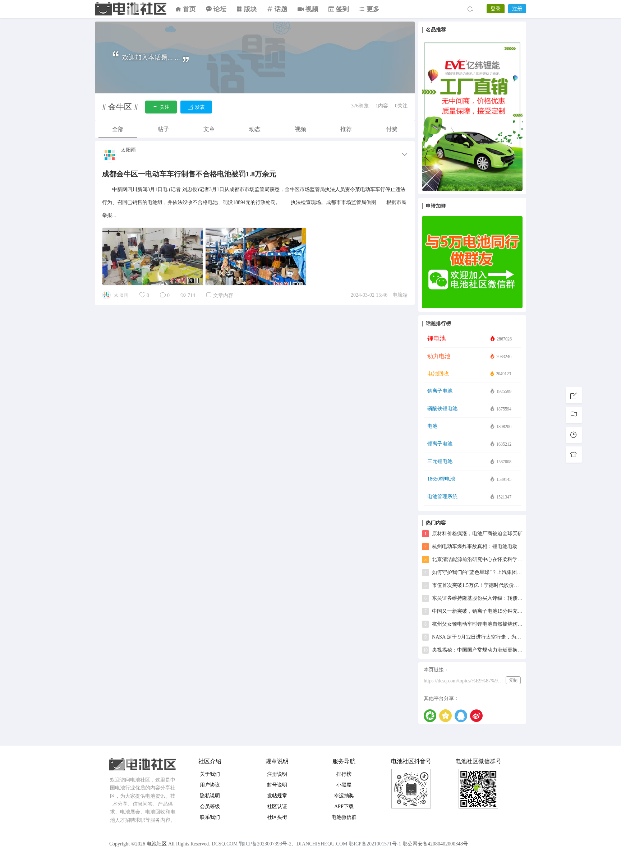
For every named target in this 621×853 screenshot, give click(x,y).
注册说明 (277, 774)
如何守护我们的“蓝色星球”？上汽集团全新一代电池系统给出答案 (473, 572)
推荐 (346, 129)
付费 (391, 129)
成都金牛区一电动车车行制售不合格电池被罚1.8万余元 (189, 174)
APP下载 (344, 806)
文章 (209, 129)
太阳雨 (128, 150)
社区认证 (277, 806)
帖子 (163, 129)
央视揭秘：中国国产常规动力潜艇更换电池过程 (473, 650)
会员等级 (210, 806)
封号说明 (277, 785)
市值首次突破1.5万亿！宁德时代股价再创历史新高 (473, 585)
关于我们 (210, 774)
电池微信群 (343, 817)
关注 (164, 107)
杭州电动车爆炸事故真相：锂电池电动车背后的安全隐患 (473, 546)
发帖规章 (277, 795)
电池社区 (131, 9)
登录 (496, 8)
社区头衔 (277, 817)
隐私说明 (210, 795)
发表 (199, 107)
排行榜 (343, 774)
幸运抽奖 (344, 795)
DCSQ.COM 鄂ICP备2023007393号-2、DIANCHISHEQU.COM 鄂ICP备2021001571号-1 (306, 844)
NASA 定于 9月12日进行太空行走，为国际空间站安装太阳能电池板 (473, 637)
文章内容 (223, 295)
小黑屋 (343, 785)
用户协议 (210, 785)
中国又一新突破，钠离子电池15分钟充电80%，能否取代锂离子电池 (473, 611)
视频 (300, 129)
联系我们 (210, 817)
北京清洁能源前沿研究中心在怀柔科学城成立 (473, 559)
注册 (517, 8)
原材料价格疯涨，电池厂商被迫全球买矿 (473, 533)
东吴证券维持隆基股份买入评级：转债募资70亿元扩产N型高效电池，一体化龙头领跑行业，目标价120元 (473, 598)
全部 (118, 129)
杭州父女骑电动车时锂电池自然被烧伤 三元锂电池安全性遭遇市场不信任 (473, 624)
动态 (255, 129)
